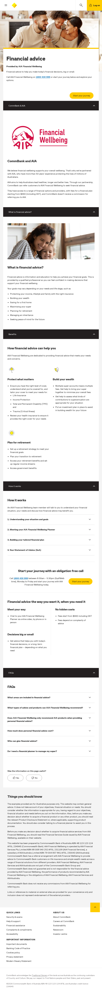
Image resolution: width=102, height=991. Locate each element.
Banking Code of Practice (18, 948)
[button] (3, 5)
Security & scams (14, 917)
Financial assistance (15, 925)
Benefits (12, 334)
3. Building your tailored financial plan (25, 539)
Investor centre (60, 934)
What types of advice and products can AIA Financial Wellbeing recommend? (45, 707)
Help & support (13, 921)
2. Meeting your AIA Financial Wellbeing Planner (31, 529)
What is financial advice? (19, 212)
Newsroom (58, 929)
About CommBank (62, 917)
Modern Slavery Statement (18, 961)
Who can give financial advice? (22, 741)
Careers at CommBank (63, 921)
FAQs (11, 672)
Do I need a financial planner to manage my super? (32, 751)
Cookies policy (13, 952)
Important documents (16, 944)
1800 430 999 (21, 578)
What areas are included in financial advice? (28, 697)
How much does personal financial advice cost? (30, 730)
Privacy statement (14, 956)
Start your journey (81, 95)
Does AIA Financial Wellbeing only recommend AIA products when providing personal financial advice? (44, 719)
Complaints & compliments (19, 929)
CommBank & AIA (16, 105)
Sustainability (59, 925)
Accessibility (12, 934)
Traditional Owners (39, 975)
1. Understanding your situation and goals (27, 519)
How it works (14, 486)
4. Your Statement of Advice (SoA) (24, 550)
